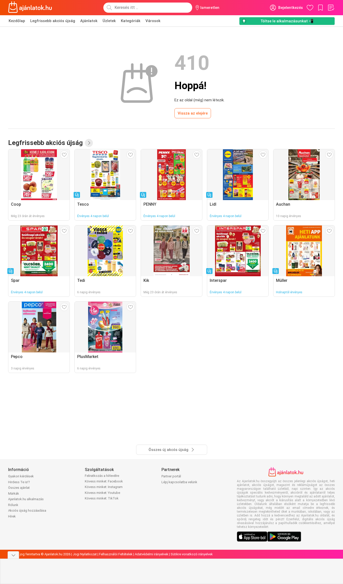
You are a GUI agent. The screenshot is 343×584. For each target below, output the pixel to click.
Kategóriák (130, 21)
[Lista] (331, 8)
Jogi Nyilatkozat (85, 554)
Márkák (13, 493)
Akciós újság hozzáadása (27, 510)
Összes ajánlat (19, 488)
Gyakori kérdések (21, 476)
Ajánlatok (88, 21)
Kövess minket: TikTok (102, 498)
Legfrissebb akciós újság (52, 21)
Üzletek (109, 21)
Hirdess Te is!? (19, 482)
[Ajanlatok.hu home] (30, 7)
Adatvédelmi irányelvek (151, 554)
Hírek (12, 516)
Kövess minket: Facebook (104, 481)
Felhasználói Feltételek (116, 554)
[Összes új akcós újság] (89, 143)
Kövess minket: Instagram (104, 487)
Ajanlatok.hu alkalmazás (26, 499)
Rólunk (13, 505)
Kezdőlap (17, 21)
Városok (152, 21)
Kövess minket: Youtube (102, 493)
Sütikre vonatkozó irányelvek (192, 554)
